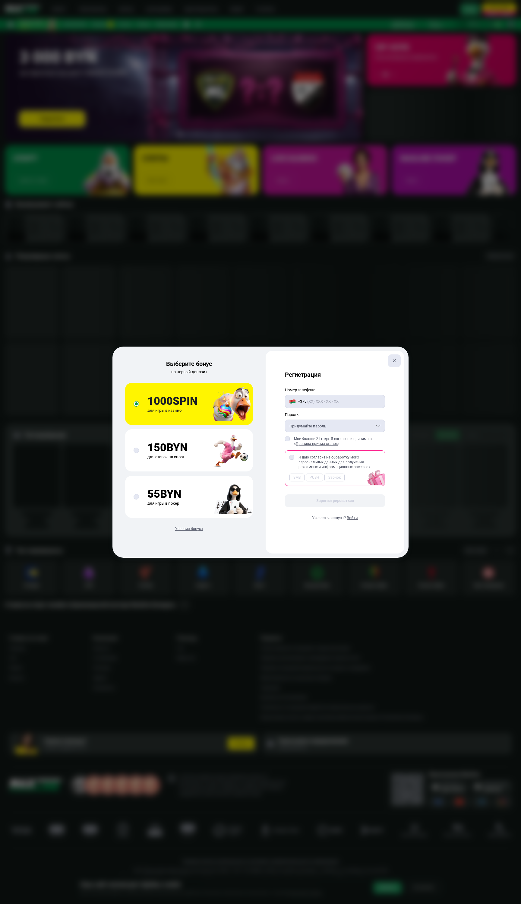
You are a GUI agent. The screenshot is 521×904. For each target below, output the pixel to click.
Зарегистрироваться (335, 500)
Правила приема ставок (317, 444)
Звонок (334, 477)
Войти (352, 517)
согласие (317, 457)
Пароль (291, 414)
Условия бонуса (189, 529)
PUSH (314, 477)
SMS (297, 477)
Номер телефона (300, 390)
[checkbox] (287, 438)
